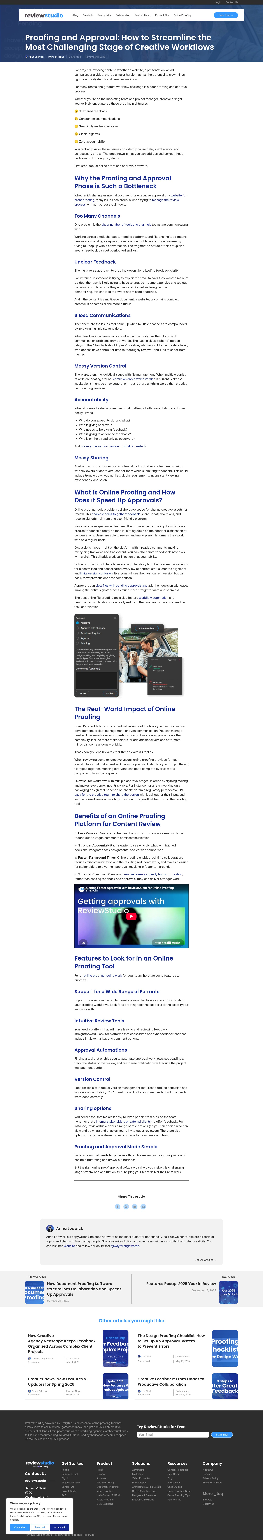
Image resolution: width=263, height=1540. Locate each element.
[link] (117, 1206)
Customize (20, 1527)
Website (69, 1246)
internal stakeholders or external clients (123, 1121)
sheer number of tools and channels (126, 224)
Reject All (40, 1527)
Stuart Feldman (39, 1391)
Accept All (59, 1527)
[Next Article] (228, 1292)
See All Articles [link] (204, 1259)
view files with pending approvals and (122, 585)
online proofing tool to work (103, 975)
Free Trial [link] (225, 15)
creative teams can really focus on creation (152, 874)
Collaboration (182, 1391)
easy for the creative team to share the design (106, 794)
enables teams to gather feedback (116, 514)
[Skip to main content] (235, 38)
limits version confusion (96, 573)
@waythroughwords (125, 1246)
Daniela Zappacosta (42, 1358)
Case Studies (73, 1358)
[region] (39, 1516)
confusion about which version (134, 379)
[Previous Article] (34, 1292)
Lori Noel (146, 1356)
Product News (73, 1391)
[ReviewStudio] (44, 15)
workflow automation (153, 598)
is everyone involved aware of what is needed (113, 446)
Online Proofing (56, 56)
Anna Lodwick (36, 56)
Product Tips (182, 1356)
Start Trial (222, 1434)
